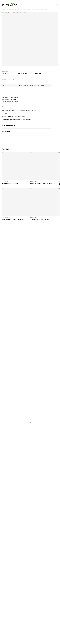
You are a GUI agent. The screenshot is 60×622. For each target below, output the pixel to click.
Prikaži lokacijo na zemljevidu (7, 249)
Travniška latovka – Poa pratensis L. (40, 219)
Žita (1, 323)
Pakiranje (4, 79)
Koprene (2, 394)
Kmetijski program (11, 9)
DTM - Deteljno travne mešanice (9, 309)
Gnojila (2, 391)
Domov (3, 9)
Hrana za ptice (4, 388)
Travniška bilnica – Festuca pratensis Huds (13, 219)
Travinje (19, 9)
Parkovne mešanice (5, 386)
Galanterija (3, 396)
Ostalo (2, 320)
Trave (1, 383)
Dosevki (2, 312)
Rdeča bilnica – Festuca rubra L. (10, 183)
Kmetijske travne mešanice (7, 304)
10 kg (12, 79)
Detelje (2, 315)
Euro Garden (5, 71)
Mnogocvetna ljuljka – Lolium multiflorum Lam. (43, 183)
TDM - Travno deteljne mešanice (9, 307)
